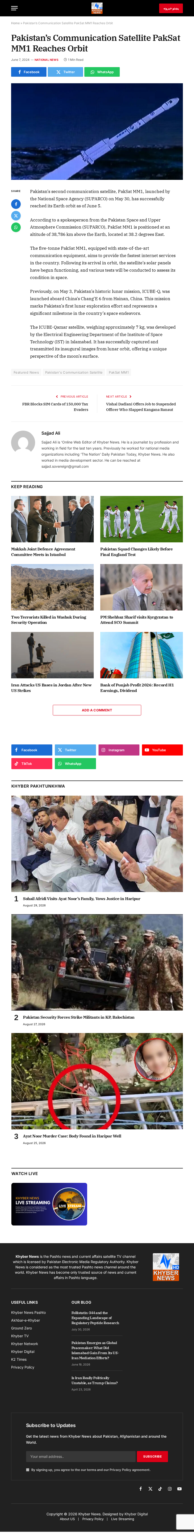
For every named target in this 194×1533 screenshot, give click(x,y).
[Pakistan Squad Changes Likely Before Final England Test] (141, 519)
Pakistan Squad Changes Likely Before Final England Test (136, 551)
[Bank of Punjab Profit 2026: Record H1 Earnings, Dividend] (141, 655)
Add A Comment (97, 710)
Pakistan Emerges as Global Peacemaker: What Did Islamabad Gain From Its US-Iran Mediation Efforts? (95, 1350)
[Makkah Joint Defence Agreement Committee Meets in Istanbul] (52, 519)
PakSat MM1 (119, 372)
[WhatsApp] (16, 227)
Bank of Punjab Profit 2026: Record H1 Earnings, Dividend (137, 687)
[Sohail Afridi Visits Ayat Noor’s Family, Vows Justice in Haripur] (97, 844)
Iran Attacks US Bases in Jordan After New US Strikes (51, 687)
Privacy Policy (120, 1470)
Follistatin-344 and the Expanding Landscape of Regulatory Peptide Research (95, 1318)
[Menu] (14, 8)
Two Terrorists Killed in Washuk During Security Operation (48, 620)
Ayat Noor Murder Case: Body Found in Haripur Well (72, 1135)
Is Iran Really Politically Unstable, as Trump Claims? (94, 1380)
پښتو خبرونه (171, 8)
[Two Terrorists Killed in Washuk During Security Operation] (52, 587)
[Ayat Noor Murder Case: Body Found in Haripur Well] (97, 1081)
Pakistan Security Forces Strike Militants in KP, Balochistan (79, 1017)
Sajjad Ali (50, 433)
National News (46, 60)
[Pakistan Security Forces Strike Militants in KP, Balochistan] (97, 962)
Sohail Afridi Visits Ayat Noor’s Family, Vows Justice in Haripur (81, 898)
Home (15, 23)
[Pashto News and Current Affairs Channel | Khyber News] (97, 8)
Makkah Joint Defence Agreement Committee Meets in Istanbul (43, 551)
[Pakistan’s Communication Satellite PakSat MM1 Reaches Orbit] (97, 131)
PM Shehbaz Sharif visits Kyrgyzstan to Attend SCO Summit (136, 620)
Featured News (26, 372)
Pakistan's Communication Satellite (74, 372)
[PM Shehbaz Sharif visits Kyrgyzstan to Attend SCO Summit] (141, 587)
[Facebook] (16, 204)
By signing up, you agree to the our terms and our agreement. (91, 1470)
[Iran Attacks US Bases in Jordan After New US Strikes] (52, 655)
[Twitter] (16, 215)
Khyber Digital (136, 1514)
